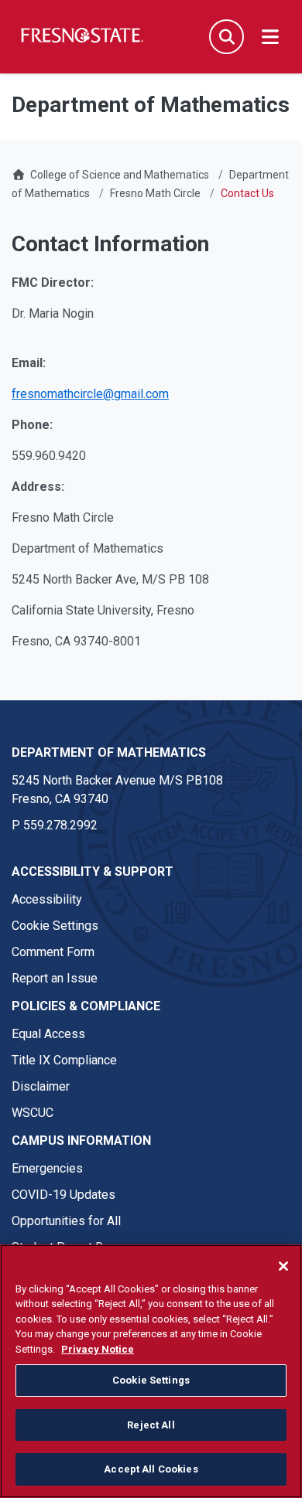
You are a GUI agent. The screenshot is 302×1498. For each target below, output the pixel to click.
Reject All (150, 1425)
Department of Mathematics (109, 752)
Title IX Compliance (64, 1060)
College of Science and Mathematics (119, 175)
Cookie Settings (55, 925)
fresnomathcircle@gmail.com (90, 393)
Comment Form (53, 952)
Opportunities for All (66, 1221)
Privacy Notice (97, 1349)
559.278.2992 (60, 825)
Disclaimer (41, 1086)
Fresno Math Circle (155, 193)
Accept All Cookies (150, 1469)
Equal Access (48, 1033)
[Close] (283, 1266)
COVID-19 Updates (63, 1194)
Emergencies (47, 1168)
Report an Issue (55, 978)
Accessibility (47, 899)
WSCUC (32, 1112)
